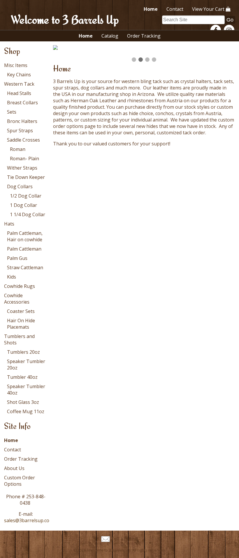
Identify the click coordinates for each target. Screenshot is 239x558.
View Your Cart (208, 9)
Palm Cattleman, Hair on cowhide (25, 236)
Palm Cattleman (24, 249)
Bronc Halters (22, 121)
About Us (14, 468)
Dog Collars (20, 186)
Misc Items (15, 65)
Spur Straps (20, 130)
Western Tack (19, 84)
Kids (11, 277)
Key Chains (19, 74)
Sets (11, 112)
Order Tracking (144, 36)
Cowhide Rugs (19, 286)
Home (151, 9)
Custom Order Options (19, 480)
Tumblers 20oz (23, 352)
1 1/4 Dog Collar (27, 214)
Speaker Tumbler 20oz (26, 364)
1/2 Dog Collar (25, 196)
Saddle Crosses (23, 140)
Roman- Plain (24, 158)
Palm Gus (17, 258)
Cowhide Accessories (16, 298)
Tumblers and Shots (19, 339)
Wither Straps (22, 168)
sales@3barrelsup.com (28, 520)
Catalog (109, 36)
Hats (9, 224)
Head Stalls (19, 93)
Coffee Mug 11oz (25, 411)
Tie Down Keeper (26, 177)
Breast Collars (22, 102)
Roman (17, 149)
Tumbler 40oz (22, 377)
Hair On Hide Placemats (21, 323)
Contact (174, 9)
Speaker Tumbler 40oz (26, 389)
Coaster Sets (21, 311)
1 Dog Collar (23, 205)
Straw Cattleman (25, 267)
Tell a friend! (124, 539)
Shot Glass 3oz (23, 402)
